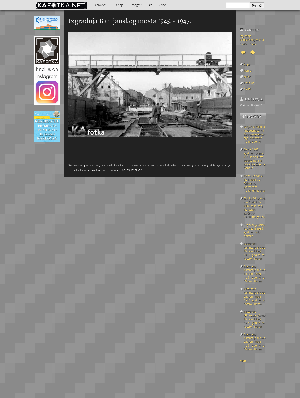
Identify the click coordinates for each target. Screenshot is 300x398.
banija (247, 70)
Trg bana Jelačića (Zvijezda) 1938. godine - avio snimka (254, 230)
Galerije (118, 5)
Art (150, 5)
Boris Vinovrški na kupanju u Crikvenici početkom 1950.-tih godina (254, 183)
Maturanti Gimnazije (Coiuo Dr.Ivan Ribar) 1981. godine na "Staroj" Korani (254, 251)
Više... (244, 361)
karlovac (249, 83)
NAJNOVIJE (251, 116)
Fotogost (136, 5)
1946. (247, 89)
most (247, 77)
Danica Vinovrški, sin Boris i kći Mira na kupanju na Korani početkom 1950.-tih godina (254, 208)
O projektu (100, 5)
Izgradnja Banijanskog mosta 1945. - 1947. (252, 40)
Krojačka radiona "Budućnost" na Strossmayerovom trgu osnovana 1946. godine (255, 134)
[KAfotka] (61, 5)
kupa (247, 64)
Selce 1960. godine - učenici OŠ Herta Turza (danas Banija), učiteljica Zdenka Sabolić (254, 159)
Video (162, 5)
